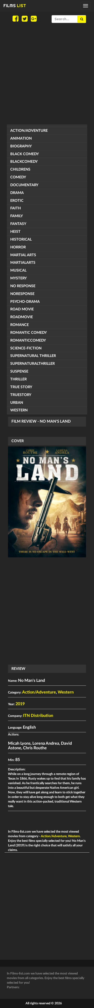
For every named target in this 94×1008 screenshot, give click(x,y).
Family (16, 216)
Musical (18, 270)
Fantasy (18, 224)
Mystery (18, 278)
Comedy (18, 177)
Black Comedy (24, 154)
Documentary (24, 185)
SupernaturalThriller (32, 363)
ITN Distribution (38, 716)
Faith (15, 208)
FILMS (14, 5)
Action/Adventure (29, 130)
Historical (21, 239)
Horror (18, 247)
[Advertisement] (47, 73)
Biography (21, 146)
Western (19, 410)
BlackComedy (24, 161)
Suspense (19, 371)
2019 (20, 704)
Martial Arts (23, 255)
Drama (17, 193)
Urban (16, 402)
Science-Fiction (26, 348)
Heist (15, 231)
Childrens (20, 169)
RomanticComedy (28, 340)
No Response (22, 286)
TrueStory (20, 395)
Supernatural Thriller (33, 356)
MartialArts (22, 262)
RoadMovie (21, 317)
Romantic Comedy (28, 332)
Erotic (17, 200)
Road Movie (22, 309)
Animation (21, 138)
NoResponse (22, 294)
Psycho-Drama (25, 301)
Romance (19, 325)
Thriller (18, 379)
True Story (21, 387)
